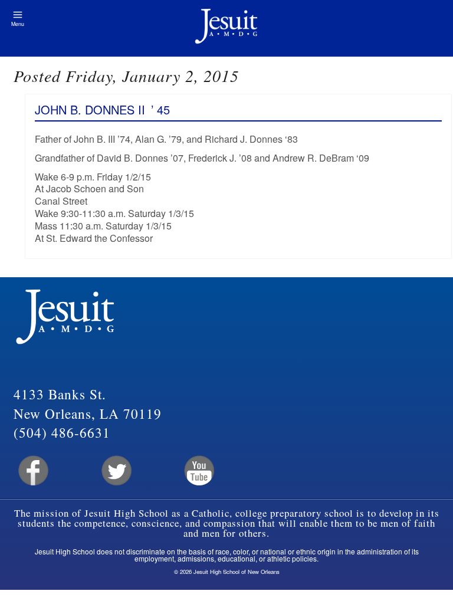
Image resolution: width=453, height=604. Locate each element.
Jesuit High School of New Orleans (226, 28)
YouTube (198, 471)
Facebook (32, 471)
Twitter (115, 471)
